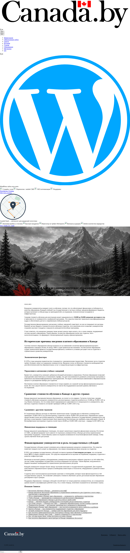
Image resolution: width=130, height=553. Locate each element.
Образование (8, 47)
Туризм (6, 45)
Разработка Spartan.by (119, 545)
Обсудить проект (6, 193)
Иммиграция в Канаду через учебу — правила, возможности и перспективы (54, 514)
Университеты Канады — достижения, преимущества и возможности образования (57, 505)
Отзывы (11, 191)
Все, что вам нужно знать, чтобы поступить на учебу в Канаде (50, 516)
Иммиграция (8, 38)
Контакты (104, 535)
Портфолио (4, 191)
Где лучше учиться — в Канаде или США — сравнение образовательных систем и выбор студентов (63, 503)
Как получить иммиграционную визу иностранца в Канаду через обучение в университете (60, 512)
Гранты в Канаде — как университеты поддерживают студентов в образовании (56, 509)
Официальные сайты (11, 40)
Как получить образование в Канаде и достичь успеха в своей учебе (52, 500)
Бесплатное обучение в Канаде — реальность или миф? (47, 490)
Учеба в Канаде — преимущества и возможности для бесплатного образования (55, 498)
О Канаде (113, 535)
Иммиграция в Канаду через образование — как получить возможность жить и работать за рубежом (63, 507)
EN (5, 50)
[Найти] (20, 552)
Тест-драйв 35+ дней (7, 225)
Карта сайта (122, 535)
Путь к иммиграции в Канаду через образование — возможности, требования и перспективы (60, 496)
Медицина (7, 49)
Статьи (65, 280)
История (7, 43)
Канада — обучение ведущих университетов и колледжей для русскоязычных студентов (59, 501)
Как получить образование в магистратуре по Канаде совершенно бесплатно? (55, 518)
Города (6, 41)
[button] (1, 30)
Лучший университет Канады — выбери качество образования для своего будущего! (57, 511)
